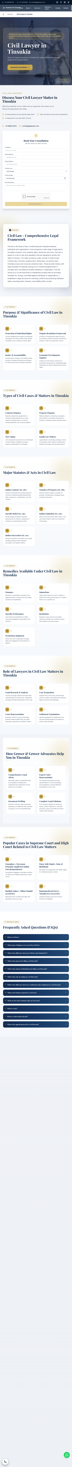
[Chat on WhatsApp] (67, 1455)
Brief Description (9, 182)
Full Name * (8, 147)
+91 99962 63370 (11, 126)
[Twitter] (68, 2)
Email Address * (9, 154)
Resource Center (48, 8)
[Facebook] (57, 2)
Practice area (8, 168)
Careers (58, 8)
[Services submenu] (41, 8)
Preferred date (9, 175)
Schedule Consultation (19, 67)
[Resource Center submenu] (52, 8)
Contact (65, 8)
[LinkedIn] (64, 2)
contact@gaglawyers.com (30, 126)
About (28, 8)
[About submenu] (31, 8)
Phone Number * (9, 161)
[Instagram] (61, 2)
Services (37, 8)
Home (21, 8)
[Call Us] (5, 1462)
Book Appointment (35, 204)
